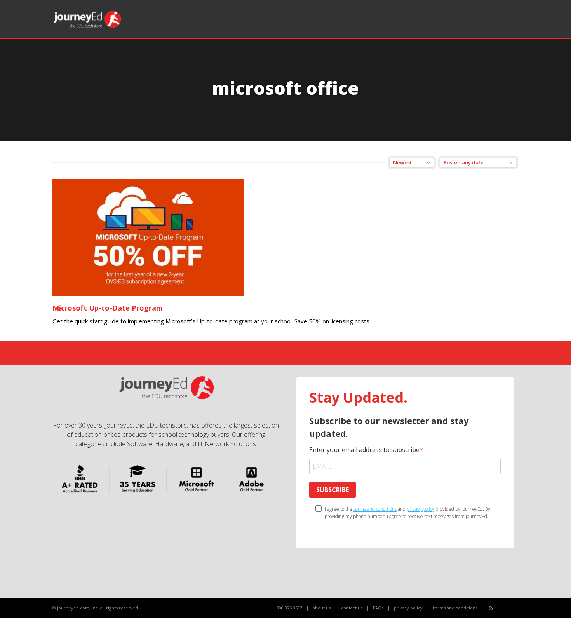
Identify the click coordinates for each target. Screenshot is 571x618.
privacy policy (420, 509)
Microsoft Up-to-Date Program (107, 307)
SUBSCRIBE (332, 489)
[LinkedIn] (517, 608)
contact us (351, 608)
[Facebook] (499, 608)
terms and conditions (375, 509)
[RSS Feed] (491, 608)
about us (322, 608)
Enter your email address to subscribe (364, 449)
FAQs (378, 608)
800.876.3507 (289, 608)
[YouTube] (508, 608)
